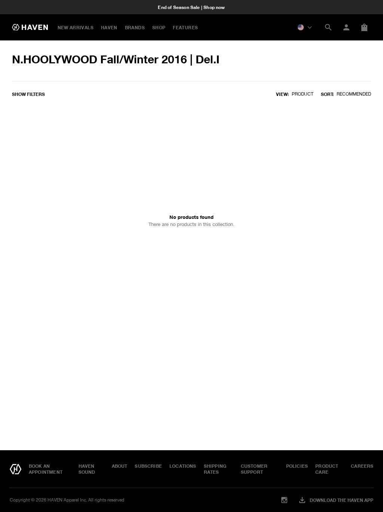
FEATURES (185, 27)
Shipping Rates (215, 469)
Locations (182, 466)
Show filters (28, 94)
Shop (158, 27)
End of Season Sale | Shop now (191, 7)
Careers (362, 466)
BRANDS (135, 27)
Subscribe (148, 466)
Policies (297, 466)
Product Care (326, 469)
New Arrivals (76, 27)
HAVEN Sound (87, 469)
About (120, 466)
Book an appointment (45, 469)
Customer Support (254, 469)
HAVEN (109, 27)
